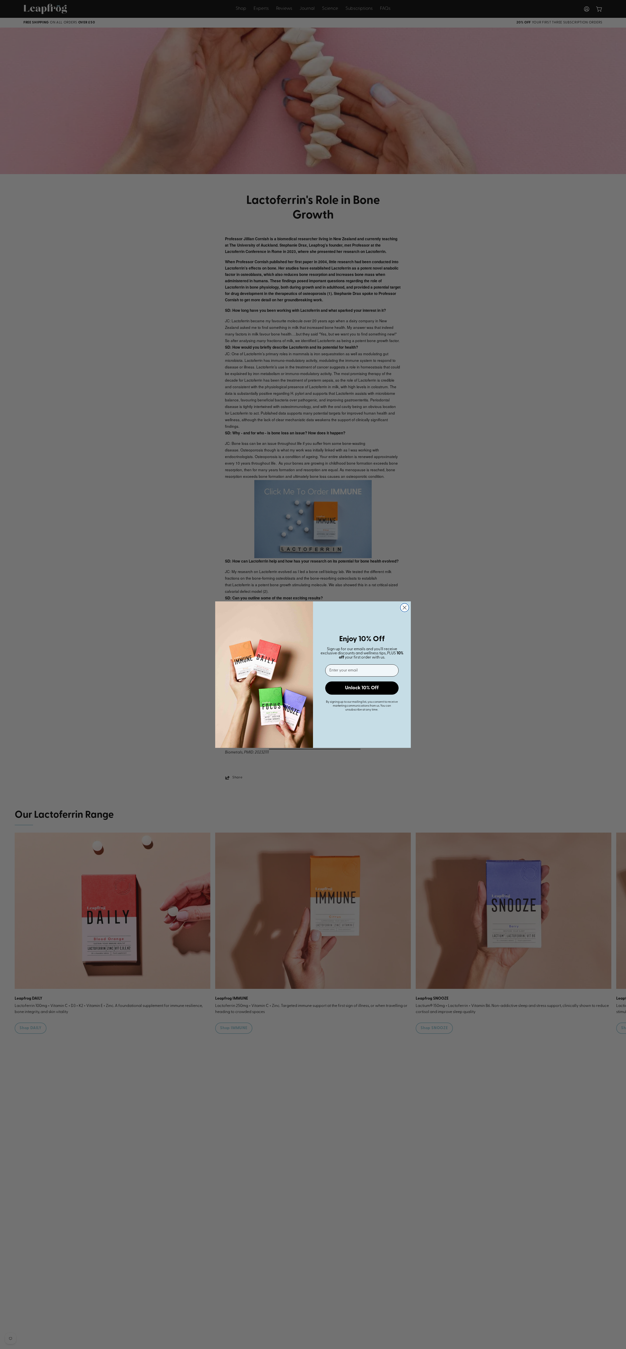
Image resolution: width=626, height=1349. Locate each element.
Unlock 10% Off (362, 688)
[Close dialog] (404, 607)
